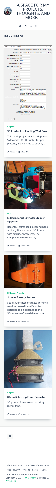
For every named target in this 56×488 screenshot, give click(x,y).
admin (12, 152)
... (45, 143)
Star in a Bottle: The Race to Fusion (22, 474)
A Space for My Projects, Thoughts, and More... (33, 11)
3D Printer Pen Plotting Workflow (27, 131)
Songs (44, 469)
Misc (9, 213)
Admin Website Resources (37, 465)
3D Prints (11, 293)
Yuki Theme (30, 477)
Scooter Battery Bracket (21, 297)
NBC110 (16, 469)
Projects (10, 126)
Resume (35, 469)
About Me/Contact (15, 465)
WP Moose (11, 480)
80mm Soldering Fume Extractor (26, 397)
